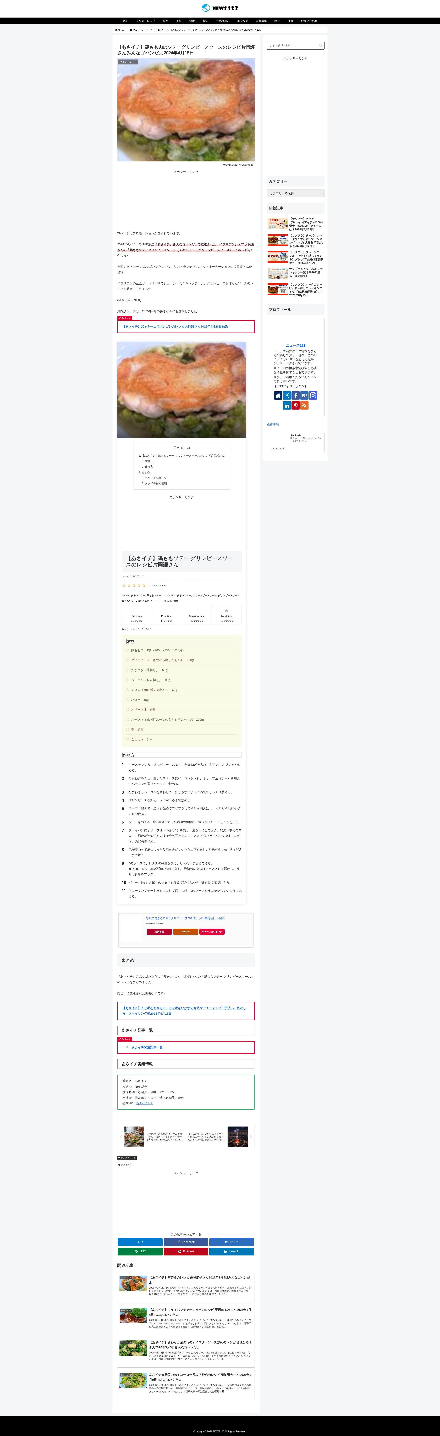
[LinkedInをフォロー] (287, 405)
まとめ (145, 472)
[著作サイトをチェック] (278, 395)
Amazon (185, 931)
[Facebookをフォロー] (296, 395)
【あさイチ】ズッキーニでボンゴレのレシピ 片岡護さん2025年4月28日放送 (175, 326)
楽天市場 (159, 931)
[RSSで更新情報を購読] (304, 405)
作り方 (149, 466)
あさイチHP (144, 1103)
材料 (147, 461)
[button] (321, 46)
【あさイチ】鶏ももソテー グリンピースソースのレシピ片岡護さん (183, 455)
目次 (177, 447)
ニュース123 (295, 345)
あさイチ (125, 1165)
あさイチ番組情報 (156, 483)
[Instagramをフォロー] (313, 395)
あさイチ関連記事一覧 (147, 1047)
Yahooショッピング (212, 931)
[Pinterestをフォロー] (296, 405)
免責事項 (273, 424)
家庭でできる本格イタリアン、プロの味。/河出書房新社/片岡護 (185, 918)
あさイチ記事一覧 (156, 477)
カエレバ (159, 923)
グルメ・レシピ (128, 1157)
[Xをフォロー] (287, 395)
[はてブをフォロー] (304, 395)
